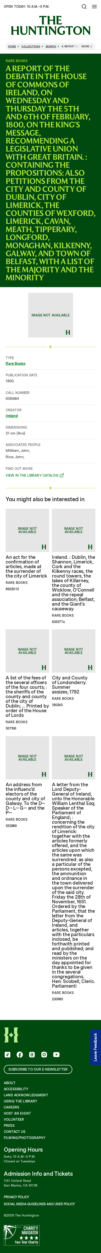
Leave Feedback (95, 1047)
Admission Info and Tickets (38, 1173)
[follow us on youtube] (56, 1055)
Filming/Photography (24, 1138)
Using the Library (20, 1101)
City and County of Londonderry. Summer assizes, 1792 (70, 685)
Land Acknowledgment (26, 1095)
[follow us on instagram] (43, 1055)
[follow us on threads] (31, 1055)
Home (12, 46)
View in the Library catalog (32, 476)
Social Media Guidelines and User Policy (39, 1204)
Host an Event (17, 1113)
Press (9, 1125)
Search (51, 46)
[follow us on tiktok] (7, 1055)
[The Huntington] (50, 25)
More (85, 46)
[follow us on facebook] (19, 1055)
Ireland (12, 416)
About (10, 1083)
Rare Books (15, 363)
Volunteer (14, 1119)
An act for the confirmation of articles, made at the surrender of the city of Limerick (26, 566)
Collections (30, 46)
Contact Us (14, 1132)
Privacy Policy (16, 1197)
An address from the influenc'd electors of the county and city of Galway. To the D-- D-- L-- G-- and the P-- (25, 799)
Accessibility (16, 1089)
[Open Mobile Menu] (94, 6)
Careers (11, 1107)
